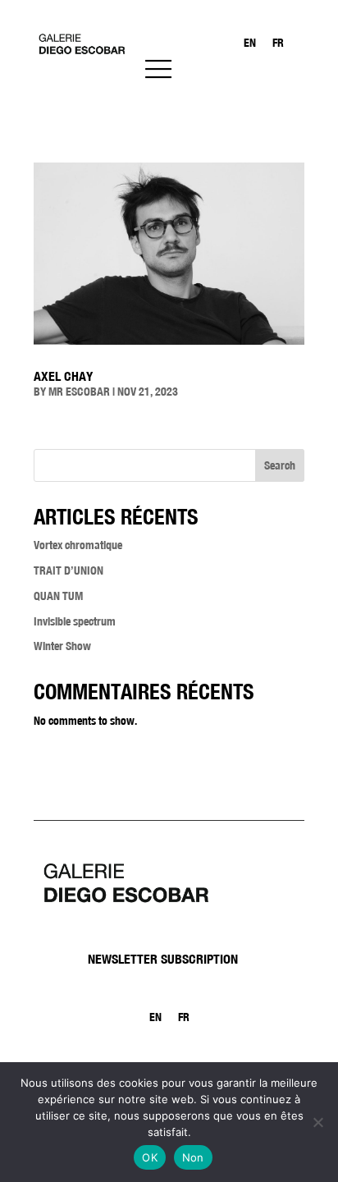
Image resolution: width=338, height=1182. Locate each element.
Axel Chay (63, 376)
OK (150, 1157)
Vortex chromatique (78, 545)
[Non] (317, 1122)
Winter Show (62, 646)
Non (193, 1157)
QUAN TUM (58, 596)
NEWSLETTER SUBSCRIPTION (163, 959)
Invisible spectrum (75, 621)
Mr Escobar (79, 391)
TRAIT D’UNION (68, 570)
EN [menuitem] (250, 42)
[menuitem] (249, 42)
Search (279, 465)
